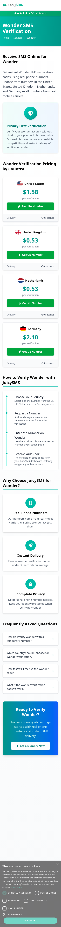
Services (18, 37)
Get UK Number (32, 255)
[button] (30, 914)
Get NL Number (32, 303)
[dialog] (30, 894)
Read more (16, 887)
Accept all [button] (30, 920)
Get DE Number (32, 351)
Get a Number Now (32, 746)
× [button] (57, 864)
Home (6, 37)
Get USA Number (32, 206)
